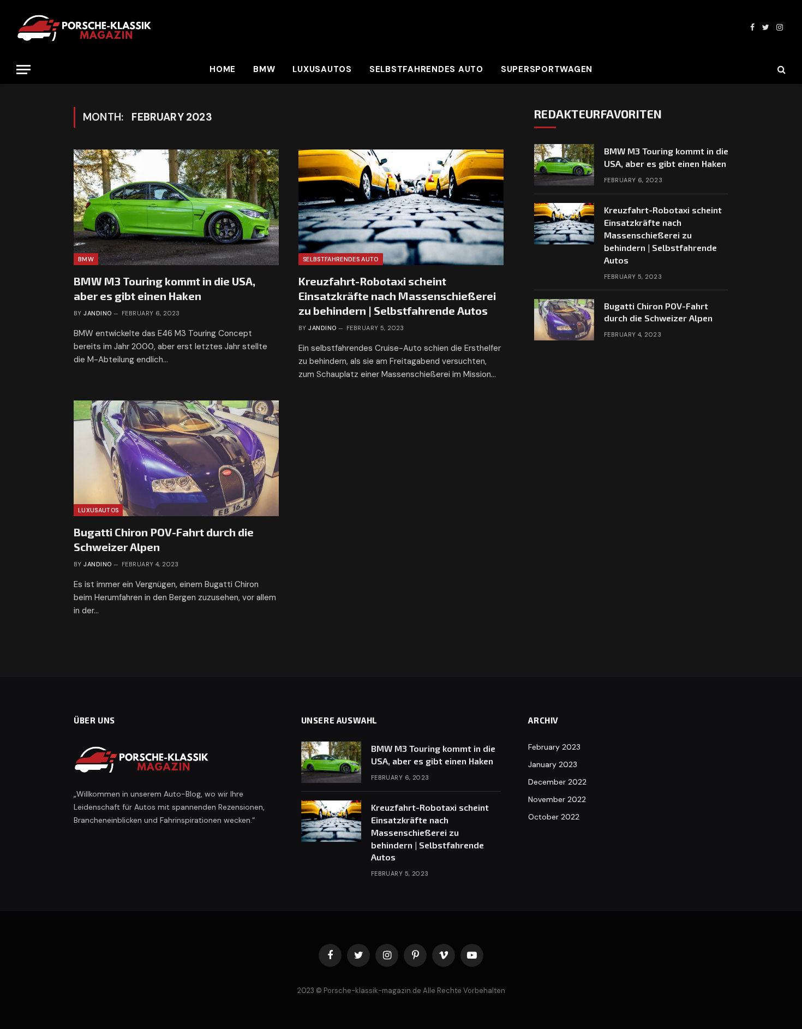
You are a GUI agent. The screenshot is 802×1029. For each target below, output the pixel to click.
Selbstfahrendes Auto (426, 69)
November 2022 (557, 799)
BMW (264, 69)
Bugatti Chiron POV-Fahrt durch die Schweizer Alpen (164, 539)
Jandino (97, 313)
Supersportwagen (546, 69)
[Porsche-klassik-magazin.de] (84, 27)
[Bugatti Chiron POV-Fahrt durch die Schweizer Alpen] (176, 458)
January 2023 (552, 764)
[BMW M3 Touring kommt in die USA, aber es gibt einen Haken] (176, 207)
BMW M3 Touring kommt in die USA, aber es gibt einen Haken (164, 288)
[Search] (780, 69)
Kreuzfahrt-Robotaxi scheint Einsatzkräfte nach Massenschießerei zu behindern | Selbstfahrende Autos (397, 295)
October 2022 (553, 817)
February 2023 (554, 747)
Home (223, 69)
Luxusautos (322, 69)
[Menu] (23, 69)
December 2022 (557, 782)
